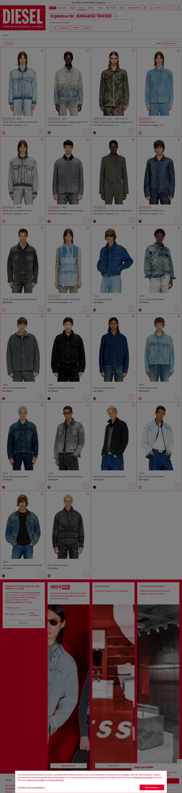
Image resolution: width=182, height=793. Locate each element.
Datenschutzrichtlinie (36, 780)
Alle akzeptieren (152, 787)
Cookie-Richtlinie (56, 780)
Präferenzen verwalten (142, 777)
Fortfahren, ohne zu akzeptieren (31, 787)
